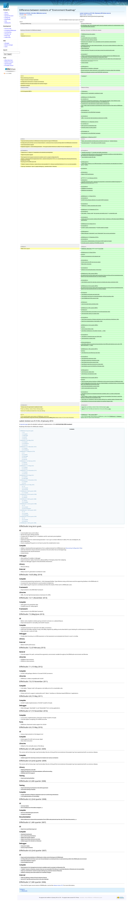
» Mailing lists (7, 23)
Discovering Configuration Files (74, 548)
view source (42, 13)
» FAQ (5, 21)
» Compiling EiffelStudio (10, 30)
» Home (6, 12)
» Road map (7, 35)
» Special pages (8, 63)
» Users (5, 46)
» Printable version (8, 65)
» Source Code (7, 28)
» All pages (6, 43)
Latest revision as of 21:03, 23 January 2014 (91, 13)
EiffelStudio (24, 891)
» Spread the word (8, 16)
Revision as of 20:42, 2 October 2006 (29, 13)
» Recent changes (8, 45)
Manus (81, 14)
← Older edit (23, 18)
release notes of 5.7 (58, 885)
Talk (25, 14)
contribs (29, 14)
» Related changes (8, 62)
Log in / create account (122, 3)
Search (5, 50)
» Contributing (7, 32)
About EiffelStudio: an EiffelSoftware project (93, 897)
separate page (24, 424)
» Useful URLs (7, 37)
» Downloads (7, 19)
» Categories (7, 17)
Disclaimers (82, 897)
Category (22, 889)
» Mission (6, 14)
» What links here (8, 60)
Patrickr (22, 14)
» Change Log (7, 34)
